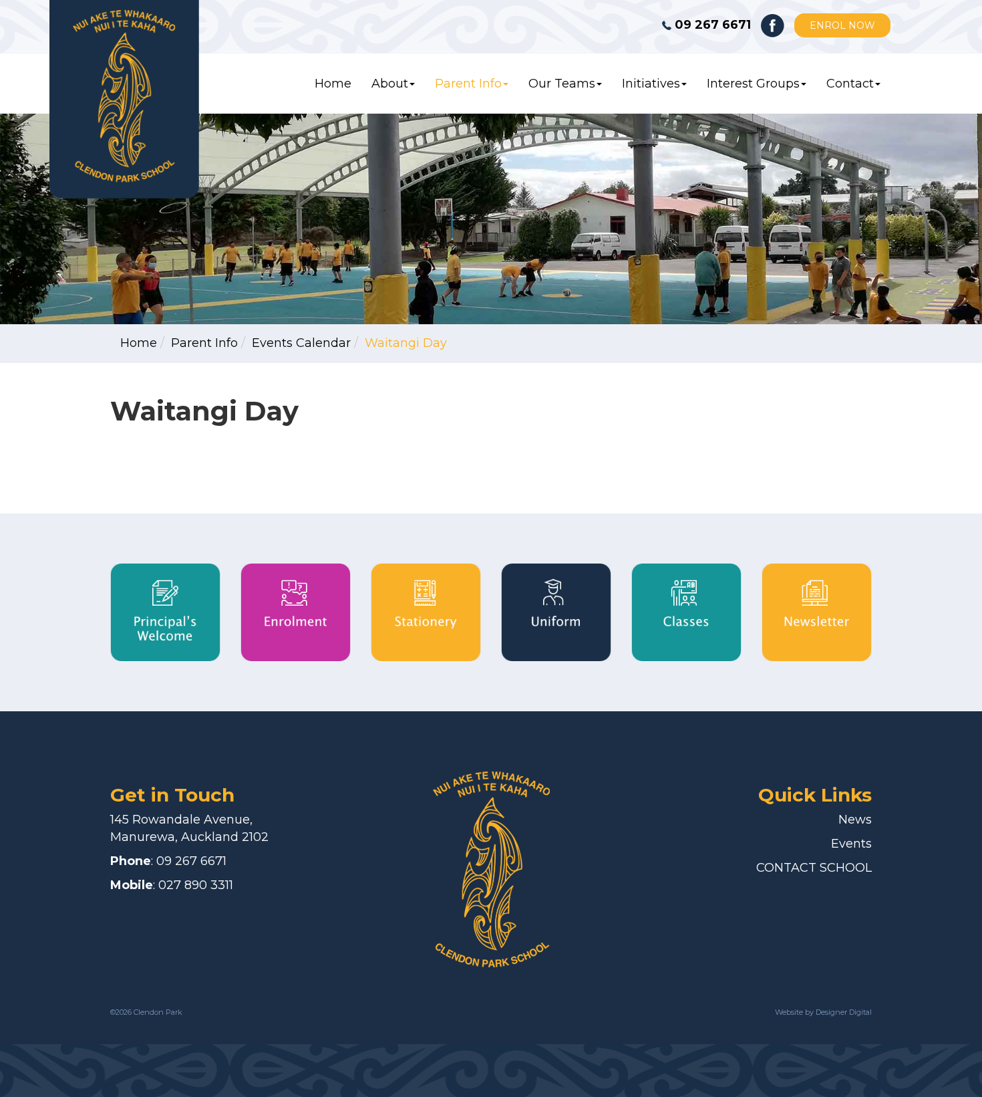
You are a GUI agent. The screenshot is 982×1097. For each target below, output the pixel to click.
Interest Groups (753, 83)
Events (851, 843)
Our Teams (561, 83)
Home (333, 83)
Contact (850, 83)
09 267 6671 (191, 861)
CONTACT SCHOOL (814, 867)
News (855, 819)
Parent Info (468, 83)
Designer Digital (843, 1012)
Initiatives (651, 83)
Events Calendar (301, 343)
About (389, 83)
